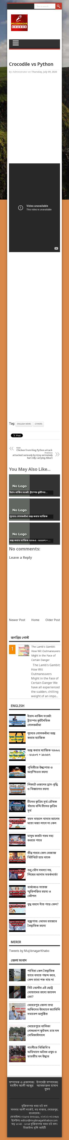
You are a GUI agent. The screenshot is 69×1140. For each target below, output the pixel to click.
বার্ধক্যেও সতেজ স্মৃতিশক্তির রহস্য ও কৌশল (39, 891)
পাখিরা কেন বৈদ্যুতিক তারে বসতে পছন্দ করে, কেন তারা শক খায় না (41, 975)
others (38, 424)
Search (58, 6)
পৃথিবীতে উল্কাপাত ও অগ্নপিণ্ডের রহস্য (40, 770)
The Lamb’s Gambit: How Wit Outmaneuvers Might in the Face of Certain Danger (45, 653)
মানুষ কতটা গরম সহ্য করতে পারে (40, 838)
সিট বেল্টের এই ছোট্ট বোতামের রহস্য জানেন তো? (41, 992)
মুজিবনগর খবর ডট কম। (44, 1124)
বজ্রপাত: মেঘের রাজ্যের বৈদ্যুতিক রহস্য (42, 924)
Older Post (52, 620)
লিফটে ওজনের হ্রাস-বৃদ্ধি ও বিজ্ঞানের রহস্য (42, 787)
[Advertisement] (34, 119)
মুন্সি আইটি (40, 1128)
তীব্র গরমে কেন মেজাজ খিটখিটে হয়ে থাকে (41, 855)
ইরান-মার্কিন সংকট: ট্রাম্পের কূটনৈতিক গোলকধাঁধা (39, 720)
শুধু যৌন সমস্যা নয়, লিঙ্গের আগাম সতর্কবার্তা (42, 872)
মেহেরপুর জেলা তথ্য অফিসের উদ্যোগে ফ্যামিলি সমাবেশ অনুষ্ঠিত (43, 1009)
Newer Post (17, 620)
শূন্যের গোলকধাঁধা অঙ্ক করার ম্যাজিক (41, 736)
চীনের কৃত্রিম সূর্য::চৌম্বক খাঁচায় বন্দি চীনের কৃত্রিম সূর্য (42, 806)
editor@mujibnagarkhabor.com (39, 1120)
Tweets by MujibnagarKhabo (29, 951)
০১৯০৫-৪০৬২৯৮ (30, 1117)
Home (35, 620)
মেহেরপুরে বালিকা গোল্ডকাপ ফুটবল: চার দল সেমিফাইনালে (43, 1030)
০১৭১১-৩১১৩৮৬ (50, 1117)
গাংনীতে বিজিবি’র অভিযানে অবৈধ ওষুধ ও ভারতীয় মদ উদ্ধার (42, 1052)
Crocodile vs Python (31, 65)
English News (24, 424)
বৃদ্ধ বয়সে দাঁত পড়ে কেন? (43, 904)
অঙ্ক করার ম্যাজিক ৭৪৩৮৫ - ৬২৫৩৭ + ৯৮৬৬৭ (43, 753)
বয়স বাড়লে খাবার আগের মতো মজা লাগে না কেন (43, 821)
